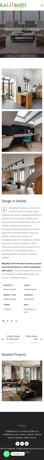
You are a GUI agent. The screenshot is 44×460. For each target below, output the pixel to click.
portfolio (14, 35)
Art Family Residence (22, 378)
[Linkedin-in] (11, 321)
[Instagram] (16, 321)
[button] (42, 5)
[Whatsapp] (6, 454)
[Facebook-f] (7, 321)
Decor (39, 35)
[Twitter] (3, 321)
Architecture (28, 35)
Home (4, 35)
